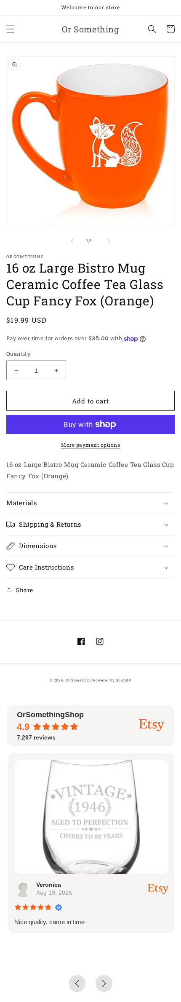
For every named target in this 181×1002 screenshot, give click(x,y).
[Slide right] (109, 241)
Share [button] (24, 590)
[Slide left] (72, 241)
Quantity (18, 354)
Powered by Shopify (112, 680)
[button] (10, 29)
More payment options (90, 444)
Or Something (79, 680)
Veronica (48, 884)
